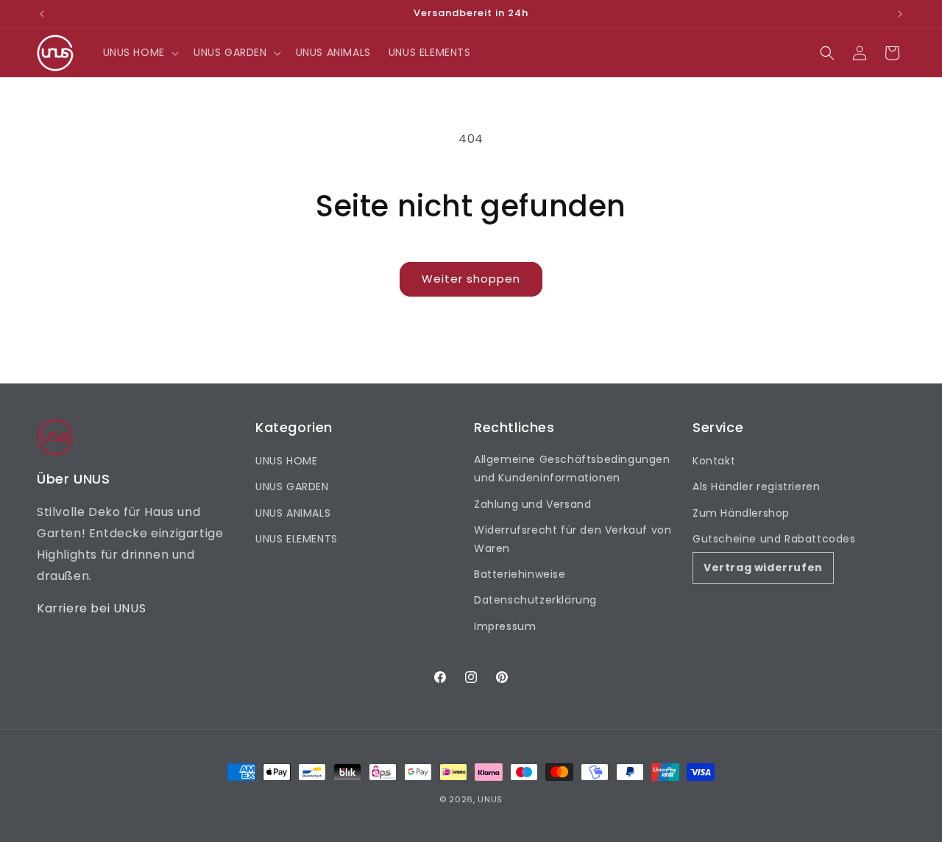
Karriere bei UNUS (91, 608)
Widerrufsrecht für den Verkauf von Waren (572, 539)
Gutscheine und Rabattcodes (774, 538)
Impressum (505, 626)
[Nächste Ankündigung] (900, 14)
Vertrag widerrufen (763, 567)
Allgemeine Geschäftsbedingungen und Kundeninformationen (572, 468)
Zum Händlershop (741, 513)
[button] (139, 52)
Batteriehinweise (520, 574)
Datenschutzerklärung (535, 599)
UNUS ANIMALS (292, 513)
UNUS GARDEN (292, 486)
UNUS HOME (286, 460)
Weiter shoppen (471, 278)
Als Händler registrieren (756, 486)
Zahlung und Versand (532, 504)
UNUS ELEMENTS (296, 538)
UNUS (490, 799)
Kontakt (714, 460)
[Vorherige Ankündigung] (42, 14)
